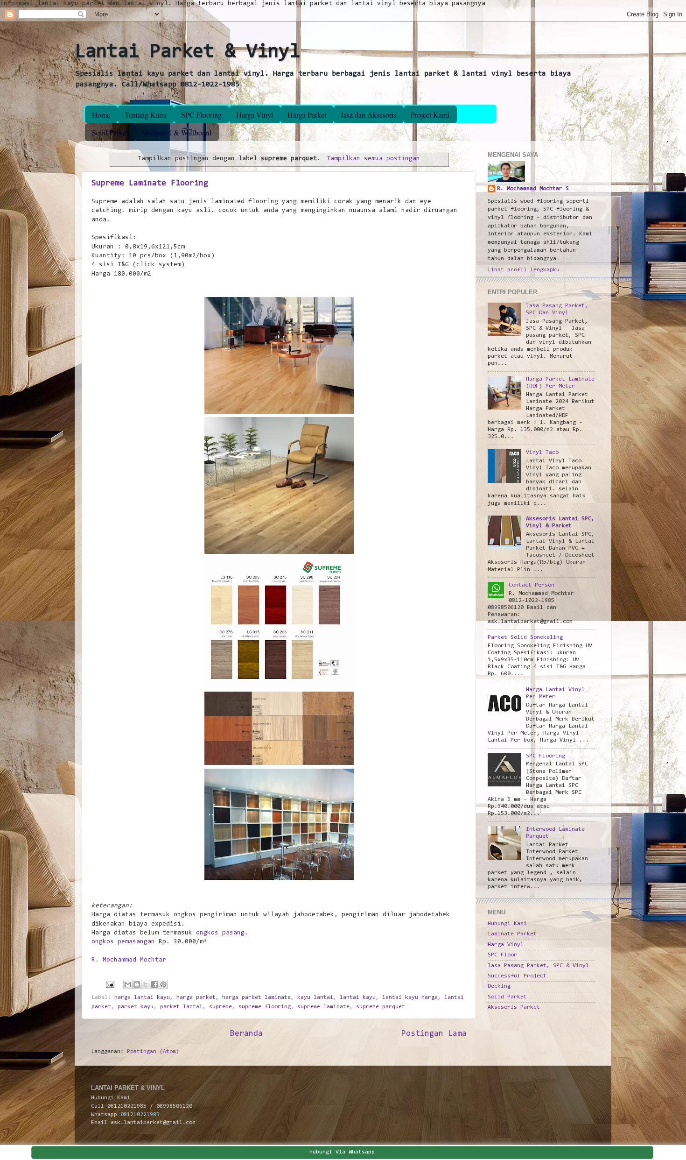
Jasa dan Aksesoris (368, 115)
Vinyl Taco (542, 452)
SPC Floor (502, 955)
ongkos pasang (220, 933)
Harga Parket (306, 115)
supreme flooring (264, 1007)
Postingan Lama (434, 1034)
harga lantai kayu (142, 997)
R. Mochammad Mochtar (128, 960)
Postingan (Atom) (153, 1051)
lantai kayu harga (410, 997)
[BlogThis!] (136, 984)
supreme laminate (323, 1007)
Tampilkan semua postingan (373, 159)
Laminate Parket (512, 934)
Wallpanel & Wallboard (176, 132)
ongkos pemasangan (123, 942)
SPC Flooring (201, 115)
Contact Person (531, 585)
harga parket (196, 997)
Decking (499, 986)
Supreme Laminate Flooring (149, 183)
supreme (220, 1007)
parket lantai (181, 1007)
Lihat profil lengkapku (524, 270)
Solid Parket (110, 132)
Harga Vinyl (254, 115)
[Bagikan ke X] (145, 984)
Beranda (246, 1034)
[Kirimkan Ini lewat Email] (128, 984)
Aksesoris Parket (514, 1007)
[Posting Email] (110, 985)
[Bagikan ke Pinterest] (163, 984)
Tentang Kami (146, 115)
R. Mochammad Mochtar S (533, 188)
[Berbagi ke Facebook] (154, 984)
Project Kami (430, 115)
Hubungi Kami (507, 924)
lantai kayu (358, 997)
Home (101, 115)
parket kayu (136, 1007)
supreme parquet (380, 1007)
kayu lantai (315, 997)
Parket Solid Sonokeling (525, 637)
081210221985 (140, 1115)
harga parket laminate (256, 997)
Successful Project (517, 976)
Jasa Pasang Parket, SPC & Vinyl (538, 966)
